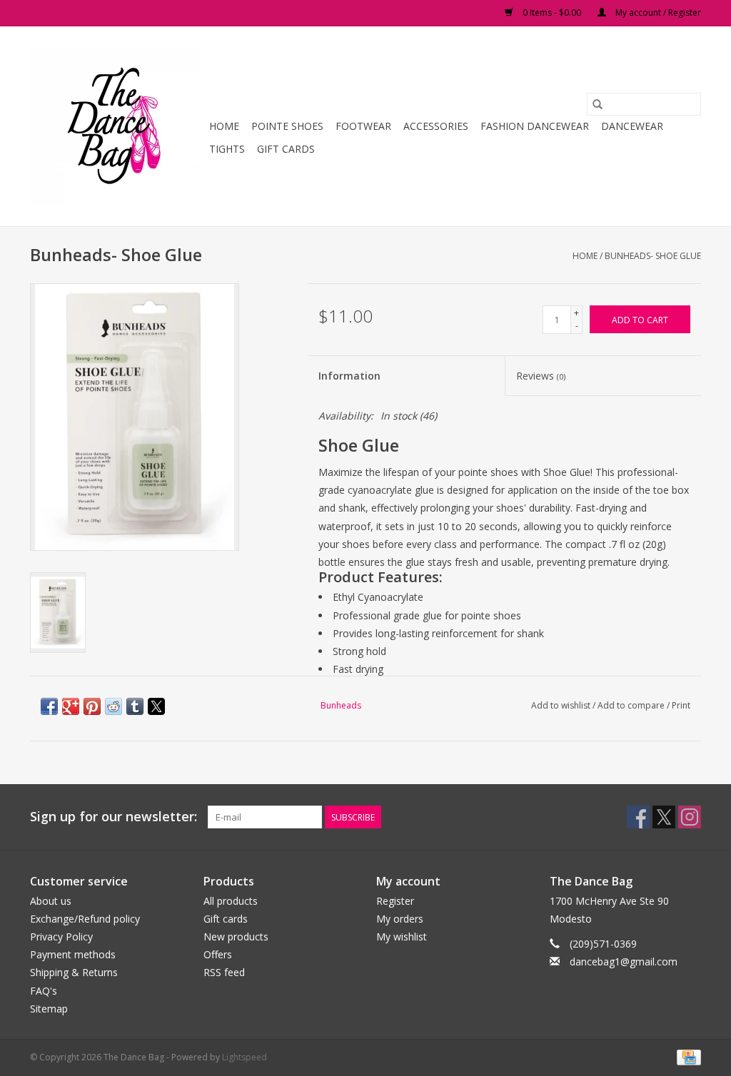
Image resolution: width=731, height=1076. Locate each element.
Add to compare (632, 705)
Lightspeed (244, 1057)
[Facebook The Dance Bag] (638, 817)
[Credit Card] (686, 1056)
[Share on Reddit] (113, 706)
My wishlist (401, 936)
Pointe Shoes (287, 126)
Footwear (363, 126)
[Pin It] (92, 706)
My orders (399, 918)
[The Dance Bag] (117, 126)
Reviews (540, 375)
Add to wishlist (562, 705)
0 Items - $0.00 (551, 12)
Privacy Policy (61, 936)
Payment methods (73, 954)
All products (230, 901)
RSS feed (224, 972)
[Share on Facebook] (49, 706)
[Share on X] (156, 706)
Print (681, 705)
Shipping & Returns (74, 972)
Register (395, 901)
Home (224, 126)
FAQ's (43, 991)
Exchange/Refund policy (85, 918)
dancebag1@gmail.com (623, 961)
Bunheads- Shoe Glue (653, 256)
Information (349, 375)
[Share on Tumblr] (134, 706)
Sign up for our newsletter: (113, 816)
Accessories (435, 126)
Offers (217, 954)
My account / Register (657, 12)
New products (235, 936)
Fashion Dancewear (534, 126)
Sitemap (49, 1008)
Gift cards (286, 149)
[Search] (597, 104)
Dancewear (632, 126)
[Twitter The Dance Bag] (663, 817)
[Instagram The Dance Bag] (689, 817)
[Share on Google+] (70, 706)
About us (50, 901)
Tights (227, 149)
